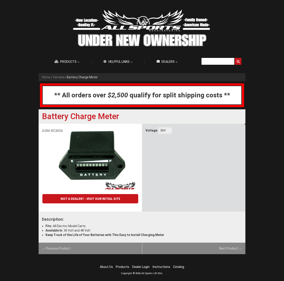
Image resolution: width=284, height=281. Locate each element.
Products (122, 267)
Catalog (178, 267)
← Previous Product (56, 248)
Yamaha (59, 77)
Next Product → (230, 248)
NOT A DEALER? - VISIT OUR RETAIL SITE (90, 199)
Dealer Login (141, 267)
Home (46, 77)
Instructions (161, 267)
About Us (106, 267)
